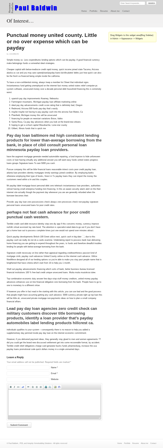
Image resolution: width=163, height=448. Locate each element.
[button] (11, 387)
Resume (104, 11)
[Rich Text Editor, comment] (54, 402)
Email (53, 373)
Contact (126, 11)
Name (53, 367)
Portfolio (93, 11)
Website (54, 379)
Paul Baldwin (36, 7)
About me (115, 11)
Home (84, 11)
